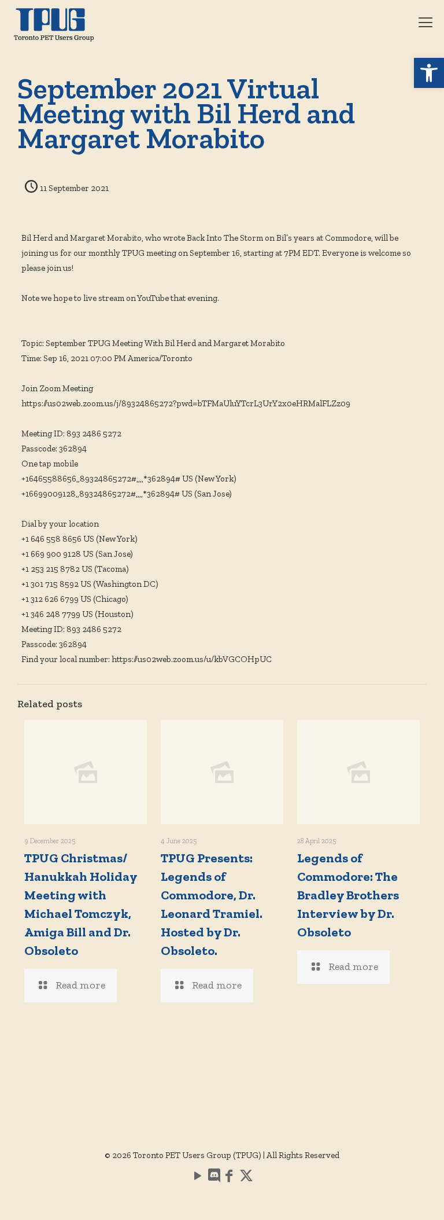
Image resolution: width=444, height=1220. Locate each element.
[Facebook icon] (229, 1178)
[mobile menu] (425, 23)
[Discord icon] (213, 1178)
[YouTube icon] (198, 1178)
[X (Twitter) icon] (246, 1178)
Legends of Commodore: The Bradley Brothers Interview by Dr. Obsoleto (348, 895)
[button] (429, 73)
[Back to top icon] (388, 1196)
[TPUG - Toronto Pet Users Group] (54, 23)
